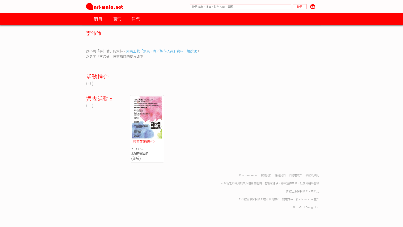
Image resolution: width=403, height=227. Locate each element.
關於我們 (265, 175)
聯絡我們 (280, 175)
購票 (117, 19)
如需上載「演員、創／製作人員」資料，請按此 (161, 50)
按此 (316, 191)
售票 (135, 19)
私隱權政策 (295, 175)
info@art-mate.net (302, 199)
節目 (98, 19)
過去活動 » (99, 98)
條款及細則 (312, 175)
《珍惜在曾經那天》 (143, 141)
